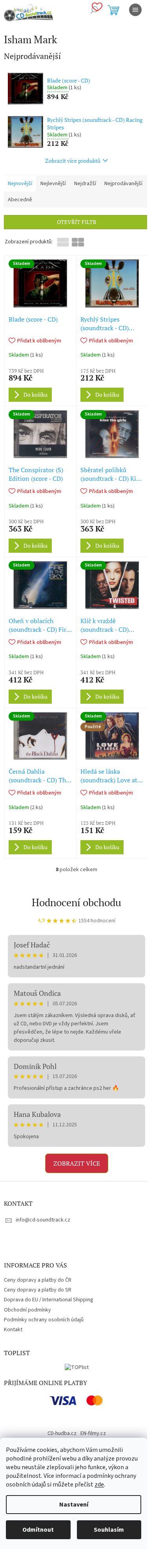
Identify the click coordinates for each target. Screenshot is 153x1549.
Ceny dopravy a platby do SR (37, 1290)
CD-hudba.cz (61, 1433)
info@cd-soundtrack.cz (43, 1220)
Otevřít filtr (77, 222)
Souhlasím (109, 1529)
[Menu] (135, 10)
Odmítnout (38, 1529)
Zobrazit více (76, 1163)
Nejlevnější (53, 184)
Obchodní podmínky (27, 1310)
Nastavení (73, 1504)
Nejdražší (85, 184)
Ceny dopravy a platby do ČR (37, 1280)
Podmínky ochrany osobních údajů (44, 1320)
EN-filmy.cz (93, 1433)
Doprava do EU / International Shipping (48, 1300)
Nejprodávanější (123, 184)
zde (99, 1484)
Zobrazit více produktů (72, 160)
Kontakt (13, 1330)
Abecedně (20, 200)
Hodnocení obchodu (76, 902)
